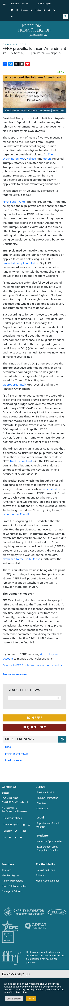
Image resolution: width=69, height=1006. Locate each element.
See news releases (15, 674)
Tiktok (38, 10)
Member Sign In (10, 876)
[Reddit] (49, 10)
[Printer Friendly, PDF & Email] (61, 72)
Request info (34, 727)
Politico (31, 159)
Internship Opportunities (49, 842)
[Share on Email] (21, 64)
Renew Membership (12, 881)
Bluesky (24, 10)
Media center (13, 760)
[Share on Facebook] (5, 64)
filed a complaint (21, 461)
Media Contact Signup (48, 881)
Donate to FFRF (13, 665)
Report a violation (19, 4)
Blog (8, 747)
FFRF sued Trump (14, 202)
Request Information (47, 798)
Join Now (7, 870)
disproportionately (14, 384)
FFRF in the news (16, 754)
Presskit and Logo (45, 870)
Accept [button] (31, 999)
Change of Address (12, 891)
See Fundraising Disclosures (14, 811)
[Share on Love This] (27, 64)
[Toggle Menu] (4, 4)
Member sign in (44, 4)
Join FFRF (34, 718)
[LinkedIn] (54, 10)
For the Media (45, 864)
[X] (31, 10)
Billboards (41, 876)
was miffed (49, 489)
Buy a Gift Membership (14, 886)
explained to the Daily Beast (21, 559)
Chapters (41, 803)
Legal (40, 817)
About (40, 787)
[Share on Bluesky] (10, 64)
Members (8, 864)
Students (42, 835)
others (47, 159)
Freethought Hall (45, 793)
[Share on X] (16, 64)
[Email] (12, 16)
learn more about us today (44, 665)
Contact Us (9, 787)
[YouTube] (44, 10)
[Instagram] (17, 10)
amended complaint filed (19, 263)
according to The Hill (16, 514)
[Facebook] (12, 10)
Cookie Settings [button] (14, 999)
